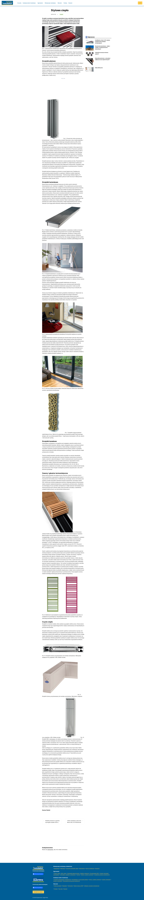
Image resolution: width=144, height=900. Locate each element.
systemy (95, 879)
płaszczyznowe (76, 873)
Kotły (62, 873)
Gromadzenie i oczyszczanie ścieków (80, 879)
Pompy (55, 873)
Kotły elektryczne (99, 67)
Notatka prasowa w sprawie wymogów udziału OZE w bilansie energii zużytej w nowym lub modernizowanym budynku (52, 821)
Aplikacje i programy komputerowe (91, 885)
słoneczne (87, 873)
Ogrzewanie (70, 873)
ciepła (58, 873)
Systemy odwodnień (57, 881)
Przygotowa (92, 873)
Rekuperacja (56, 868)
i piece (64, 873)
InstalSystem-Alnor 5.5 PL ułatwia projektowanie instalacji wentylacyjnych (102, 42)
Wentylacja (62, 868)
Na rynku (60, 888)
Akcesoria (97, 868)
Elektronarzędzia (57, 885)
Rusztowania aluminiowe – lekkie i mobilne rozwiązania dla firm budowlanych (102, 48)
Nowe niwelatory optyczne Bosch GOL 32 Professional (74, 821)
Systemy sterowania (104, 873)
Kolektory (82, 873)
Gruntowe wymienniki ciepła (72, 868)
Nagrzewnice (82, 868)
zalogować (50, 849)
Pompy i (91, 879)
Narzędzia (64, 885)
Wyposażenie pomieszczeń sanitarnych (71, 881)
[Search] (140, 3)
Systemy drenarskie (106, 879)
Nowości (65, 888)
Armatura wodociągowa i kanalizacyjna (62, 879)
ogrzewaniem (56, 874)
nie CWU (97, 873)
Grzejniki (61, 14)
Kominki (78, 874)
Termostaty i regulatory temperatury (68, 874)
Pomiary (56, 888)
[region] (63, 87)
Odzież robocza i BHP (78, 885)
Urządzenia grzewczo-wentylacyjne (102, 874)
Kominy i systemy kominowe (87, 874)
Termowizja (70, 885)
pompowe (99, 879)
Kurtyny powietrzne (90, 868)
